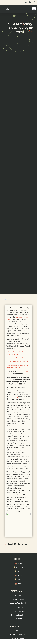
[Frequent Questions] (18, 616)
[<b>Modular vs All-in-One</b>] (18, 635)
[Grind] (18, 564)
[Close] (18, 576)
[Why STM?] (18, 596)
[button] (34, 8)
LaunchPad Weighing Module (18, 361)
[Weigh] (18, 572)
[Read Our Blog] (18, 631)
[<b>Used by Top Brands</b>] (18, 604)
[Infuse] (18, 580)
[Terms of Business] (18, 612)
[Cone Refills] (18, 608)
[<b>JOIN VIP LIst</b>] (18, 619)
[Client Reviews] (18, 600)
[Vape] (18, 584)
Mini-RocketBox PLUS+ (16, 358)
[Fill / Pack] (18, 568)
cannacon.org (13, 397)
